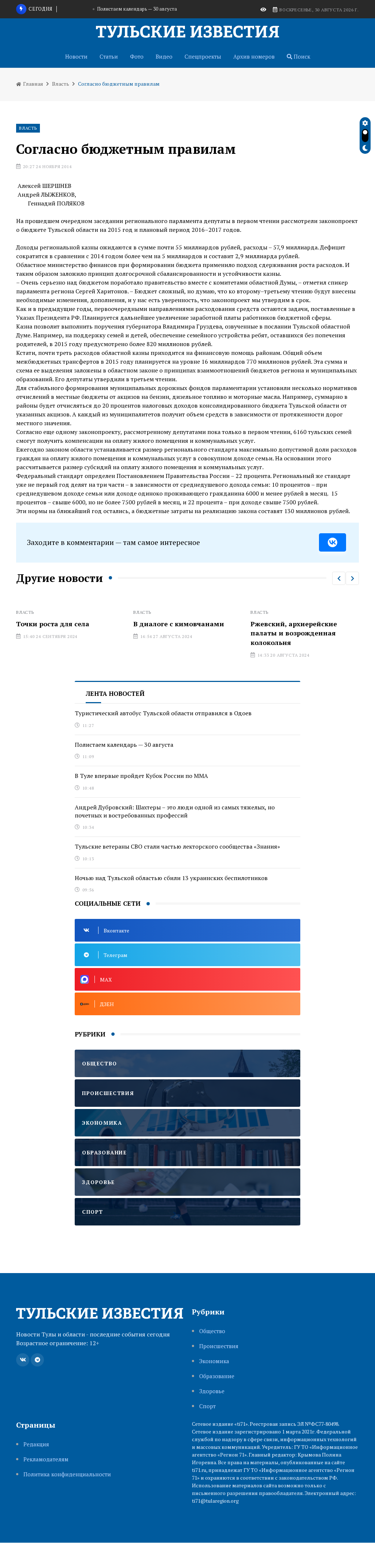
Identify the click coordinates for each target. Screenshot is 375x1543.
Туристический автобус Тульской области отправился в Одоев (163, 713)
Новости (76, 56)
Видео (164, 56)
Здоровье (211, 1391)
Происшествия (218, 1346)
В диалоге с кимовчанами (70, 623)
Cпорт (207, 1406)
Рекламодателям (45, 1459)
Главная (32, 83)
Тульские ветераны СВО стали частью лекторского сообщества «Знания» (177, 846)
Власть (60, 83)
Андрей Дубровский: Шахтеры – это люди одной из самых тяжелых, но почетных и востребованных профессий (175, 811)
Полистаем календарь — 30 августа (124, 745)
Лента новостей (115, 693)
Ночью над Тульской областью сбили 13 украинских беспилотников (171, 878)
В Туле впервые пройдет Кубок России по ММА (137, 9)
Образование (216, 1376)
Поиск (301, 56)
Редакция (36, 1444)
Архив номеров (254, 56)
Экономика (214, 1361)
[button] (338, 578)
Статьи (109, 56)
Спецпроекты (203, 56)
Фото (137, 56)
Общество (212, 1331)
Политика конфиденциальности (67, 1474)
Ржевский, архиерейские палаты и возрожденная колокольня (185, 632)
